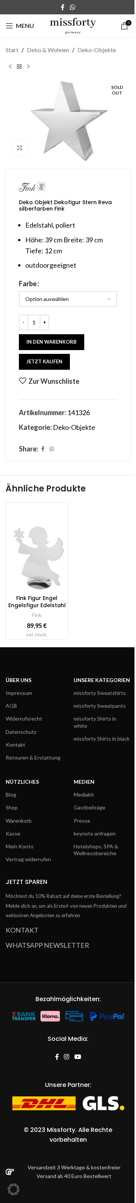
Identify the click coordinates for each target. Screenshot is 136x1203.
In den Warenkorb (51, 342)
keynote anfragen (95, 833)
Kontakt (15, 744)
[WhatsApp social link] (72, 7)
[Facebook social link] (62, 7)
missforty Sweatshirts (100, 693)
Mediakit (84, 794)
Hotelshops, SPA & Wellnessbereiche (96, 849)
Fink (37, 615)
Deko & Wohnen (48, 49)
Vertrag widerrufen (28, 859)
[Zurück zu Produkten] (19, 66)
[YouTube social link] (77, 1057)
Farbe (28, 283)
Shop (12, 807)
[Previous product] (10, 66)
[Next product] (28, 66)
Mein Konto (20, 846)
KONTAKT (22, 930)
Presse (82, 820)
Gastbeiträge (89, 807)
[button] (13, 1189)
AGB (11, 705)
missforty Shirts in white (95, 722)
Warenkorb (19, 820)
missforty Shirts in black (102, 738)
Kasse (13, 833)
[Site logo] (73, 25)
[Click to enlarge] (19, 148)
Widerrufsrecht (24, 718)
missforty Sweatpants (100, 705)
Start (12, 49)
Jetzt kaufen (44, 361)
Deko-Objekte (96, 49)
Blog (11, 794)
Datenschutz (21, 732)
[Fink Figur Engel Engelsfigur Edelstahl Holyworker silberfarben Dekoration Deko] (37, 548)
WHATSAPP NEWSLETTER (47, 945)
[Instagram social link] (67, 1057)
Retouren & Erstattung (33, 757)
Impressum (19, 693)
